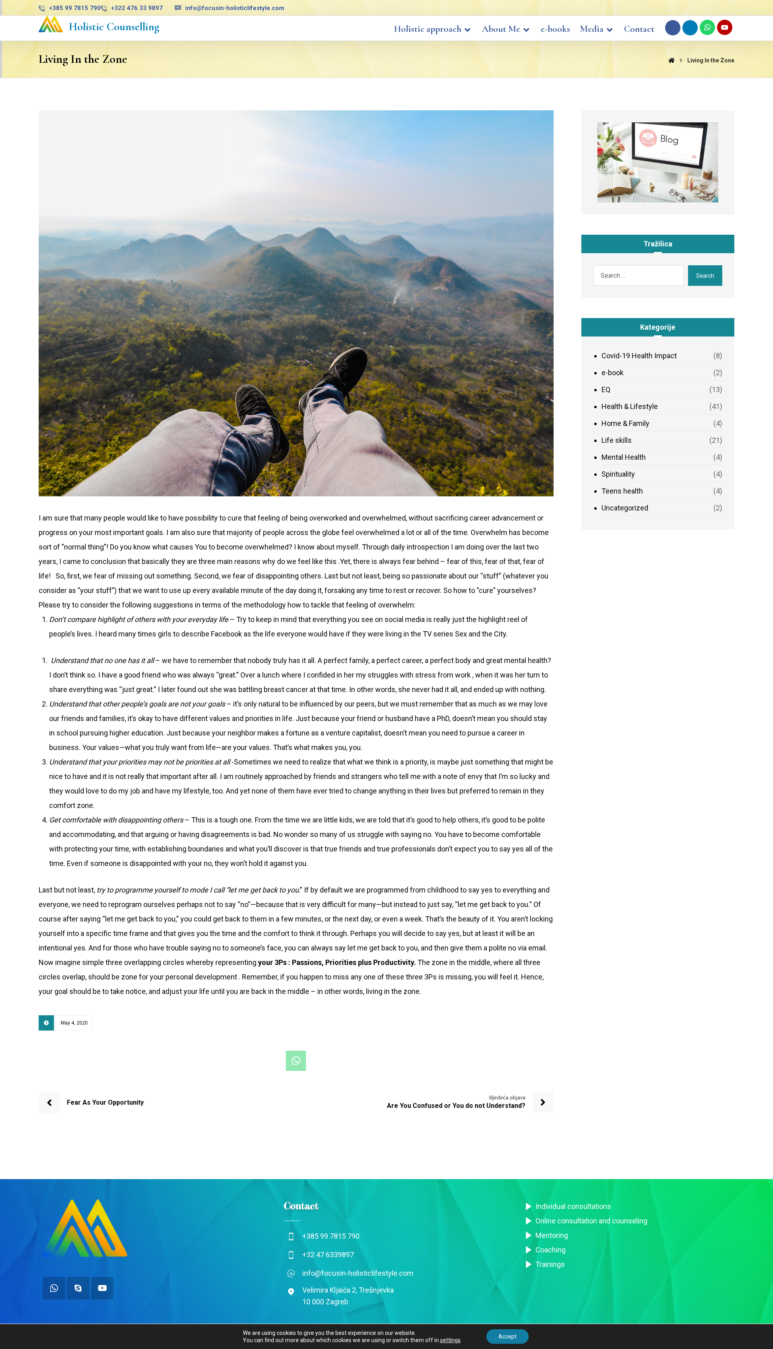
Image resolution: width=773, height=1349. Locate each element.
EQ (605, 389)
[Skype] (78, 1288)
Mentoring (551, 1235)
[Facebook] (672, 27)
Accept (507, 1336)
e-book (612, 372)
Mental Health (623, 457)
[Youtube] (724, 27)
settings (450, 1340)
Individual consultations (573, 1206)
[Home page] (671, 60)
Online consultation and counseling (591, 1221)
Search (705, 276)
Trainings (550, 1264)
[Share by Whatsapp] (296, 1061)
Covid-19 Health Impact (639, 355)
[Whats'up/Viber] (707, 27)
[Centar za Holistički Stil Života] (51, 24)
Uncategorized (624, 508)
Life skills (616, 440)
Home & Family (625, 423)
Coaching (550, 1250)
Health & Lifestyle (629, 406)
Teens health (622, 491)
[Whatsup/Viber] (54, 1288)
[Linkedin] (690, 27)
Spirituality (618, 474)
